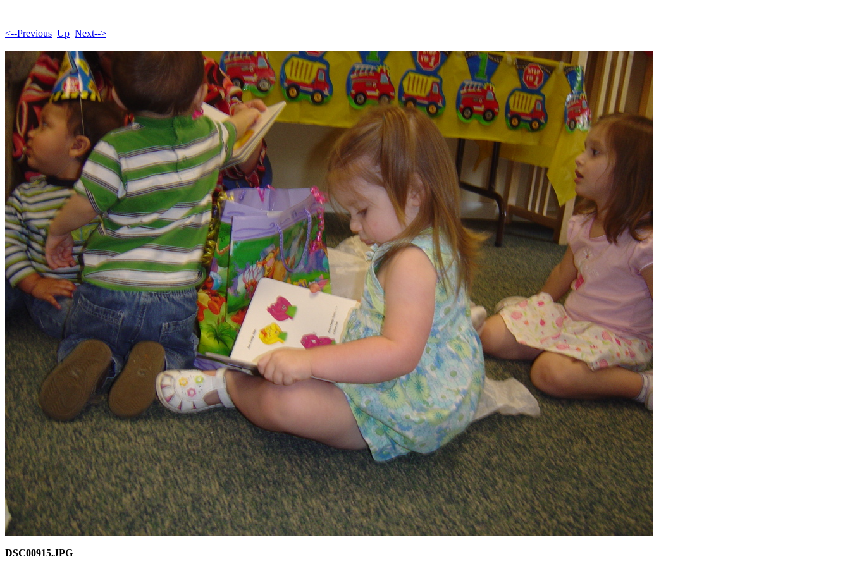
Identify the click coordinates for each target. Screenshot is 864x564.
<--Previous (28, 33)
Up (63, 33)
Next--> (90, 33)
